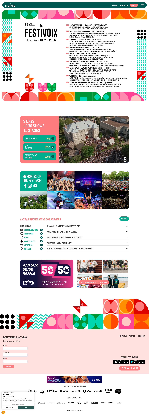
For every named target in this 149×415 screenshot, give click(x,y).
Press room (141, 336)
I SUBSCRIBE (8, 366)
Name (4, 358)
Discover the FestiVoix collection (94, 282)
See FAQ (124, 218)
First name (6, 352)
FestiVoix (132, 336)
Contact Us (123, 336)
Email (4, 345)
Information (124, 5)
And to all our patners (74, 410)
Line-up (114, 5)
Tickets (133, 5)
